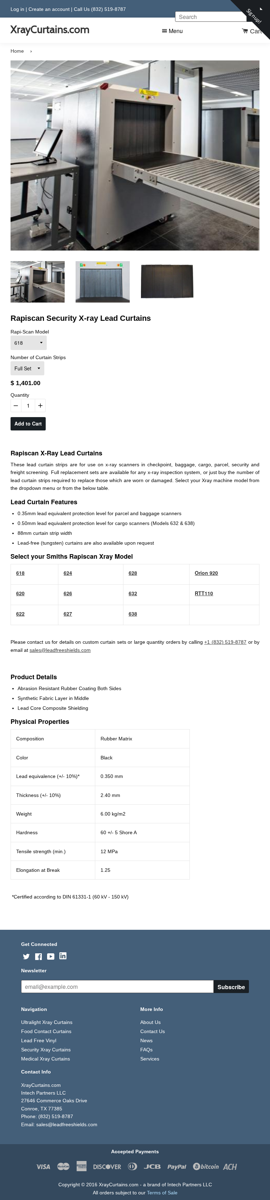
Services (149, 1059)
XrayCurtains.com (50, 29)
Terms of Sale (162, 1192)
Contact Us (152, 1031)
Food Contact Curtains (46, 1031)
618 (20, 572)
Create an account (49, 9)
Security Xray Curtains (46, 1049)
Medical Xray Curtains (45, 1059)
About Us (150, 1022)
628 (133, 572)
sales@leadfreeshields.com (60, 650)
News (146, 1040)
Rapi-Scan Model (30, 332)
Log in (17, 9)
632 (133, 593)
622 (20, 613)
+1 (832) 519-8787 (225, 642)
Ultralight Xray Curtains (46, 1022)
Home (17, 51)
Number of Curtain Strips (38, 357)
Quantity (20, 395)
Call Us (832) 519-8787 (100, 9)
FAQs (146, 1049)
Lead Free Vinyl (38, 1040)
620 (20, 593)
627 (68, 613)
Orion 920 (206, 572)
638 (133, 613)
